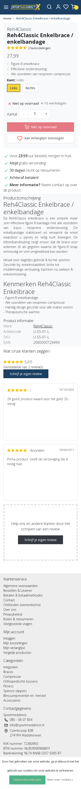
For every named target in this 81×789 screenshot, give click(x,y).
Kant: (15, 80)
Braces (8, 672)
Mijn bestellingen (15, 643)
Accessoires (11, 700)
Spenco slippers (15, 691)
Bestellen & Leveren (17, 590)
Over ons (9, 609)
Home (7, 18)
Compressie (12, 676)
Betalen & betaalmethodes (23, 595)
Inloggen (9, 638)
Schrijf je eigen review (26, 374)
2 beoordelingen (39, 48)
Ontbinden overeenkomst (22, 605)
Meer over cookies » (60, 780)
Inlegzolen (10, 667)
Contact (9, 600)
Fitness (8, 686)
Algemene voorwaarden (20, 586)
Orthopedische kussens (20, 681)
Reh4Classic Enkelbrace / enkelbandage (43, 18)
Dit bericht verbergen (27, 780)
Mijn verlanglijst (14, 648)
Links (13, 88)
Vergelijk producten (17, 652)
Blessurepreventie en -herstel (24, 695)
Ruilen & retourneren (18, 619)
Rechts (30, 88)
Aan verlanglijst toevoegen (43, 138)
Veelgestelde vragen (17, 624)
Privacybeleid (12, 614)
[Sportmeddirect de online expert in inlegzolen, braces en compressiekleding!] (25, 7)
